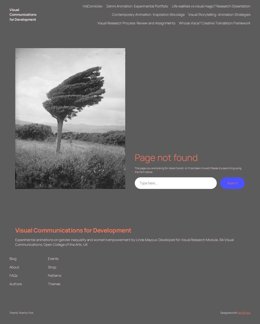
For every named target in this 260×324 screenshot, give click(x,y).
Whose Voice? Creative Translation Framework (214, 23)
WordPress (244, 312)
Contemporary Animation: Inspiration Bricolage (148, 14)
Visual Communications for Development (23, 14)
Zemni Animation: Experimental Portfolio (137, 6)
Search (232, 183)
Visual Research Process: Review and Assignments (136, 23)
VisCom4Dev (93, 6)
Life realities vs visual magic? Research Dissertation (211, 6)
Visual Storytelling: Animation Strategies (219, 14)
